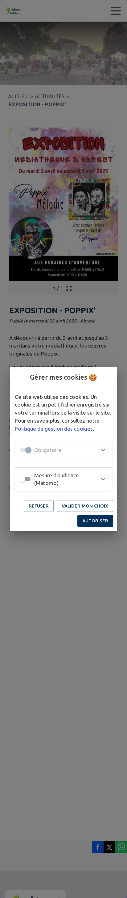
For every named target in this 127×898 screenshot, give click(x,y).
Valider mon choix (85, 505)
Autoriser (95, 520)
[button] (63, 450)
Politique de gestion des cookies (54, 429)
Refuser (39, 505)
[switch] (22, 479)
